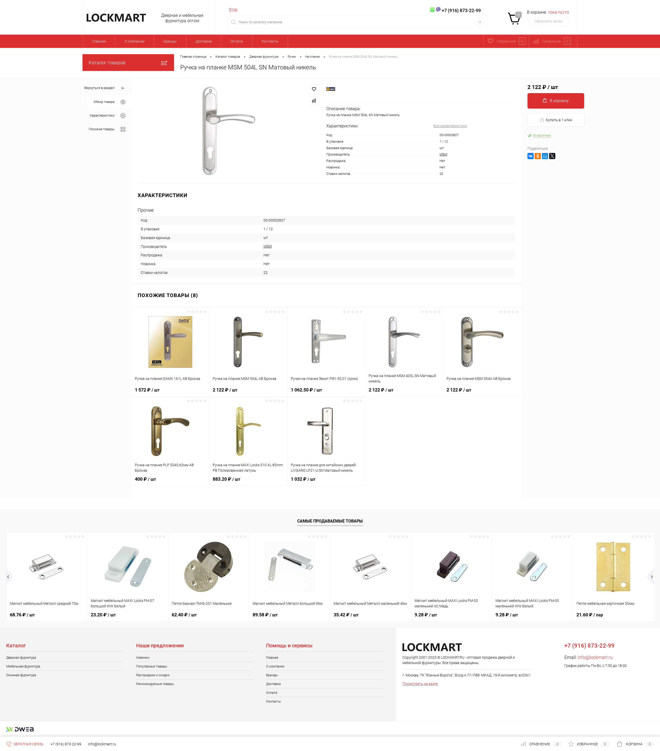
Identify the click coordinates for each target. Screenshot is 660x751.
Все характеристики (450, 126)
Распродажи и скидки (152, 675)
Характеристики (102, 115)
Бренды (170, 41)
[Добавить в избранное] (314, 89)
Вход (233, 9)
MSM (443, 154)
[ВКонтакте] (530, 156)
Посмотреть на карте (420, 684)
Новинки (142, 657)
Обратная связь (28, 744)
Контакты (270, 41)
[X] (552, 156)
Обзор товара (104, 102)
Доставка (203, 41)
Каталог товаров (107, 62)
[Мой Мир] (545, 156)
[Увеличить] (229, 131)
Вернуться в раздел (99, 88)
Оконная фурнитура (21, 675)
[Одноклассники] (538, 156)
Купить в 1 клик (559, 120)
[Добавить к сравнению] (314, 100)
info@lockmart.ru (595, 657)
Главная (99, 41)
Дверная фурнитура (21, 657)
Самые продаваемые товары (330, 521)
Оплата (236, 41)
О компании (135, 41)
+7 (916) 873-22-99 (66, 744)
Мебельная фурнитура (23, 666)
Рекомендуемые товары (155, 684)
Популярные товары (151, 666)
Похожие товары (101, 129)
